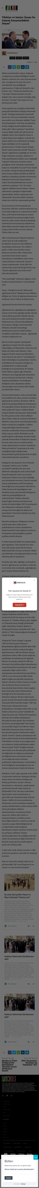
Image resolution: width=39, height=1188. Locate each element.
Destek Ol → (19, 605)
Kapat (35, 1157)
